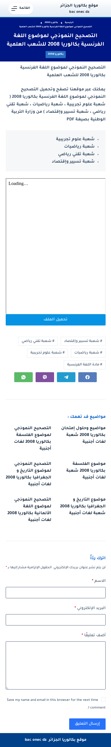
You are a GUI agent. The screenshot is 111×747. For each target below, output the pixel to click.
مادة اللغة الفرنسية (84, 365)
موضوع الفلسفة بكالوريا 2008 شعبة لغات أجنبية (86, 471)
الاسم (99, 581)
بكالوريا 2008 (55, 54)
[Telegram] (66, 377)
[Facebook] (87, 377)
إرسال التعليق (87, 724)
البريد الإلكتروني (90, 608)
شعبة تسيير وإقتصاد (83, 341)
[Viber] (45, 377)
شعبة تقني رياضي (38, 341)
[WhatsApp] (23, 377)
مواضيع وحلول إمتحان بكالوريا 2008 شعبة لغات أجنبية (83, 435)
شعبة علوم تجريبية (47, 353)
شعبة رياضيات (88, 353)
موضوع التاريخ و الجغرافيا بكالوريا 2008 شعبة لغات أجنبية (83, 507)
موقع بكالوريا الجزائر (79, 6)
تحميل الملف (55, 320)
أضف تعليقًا (94, 635)
